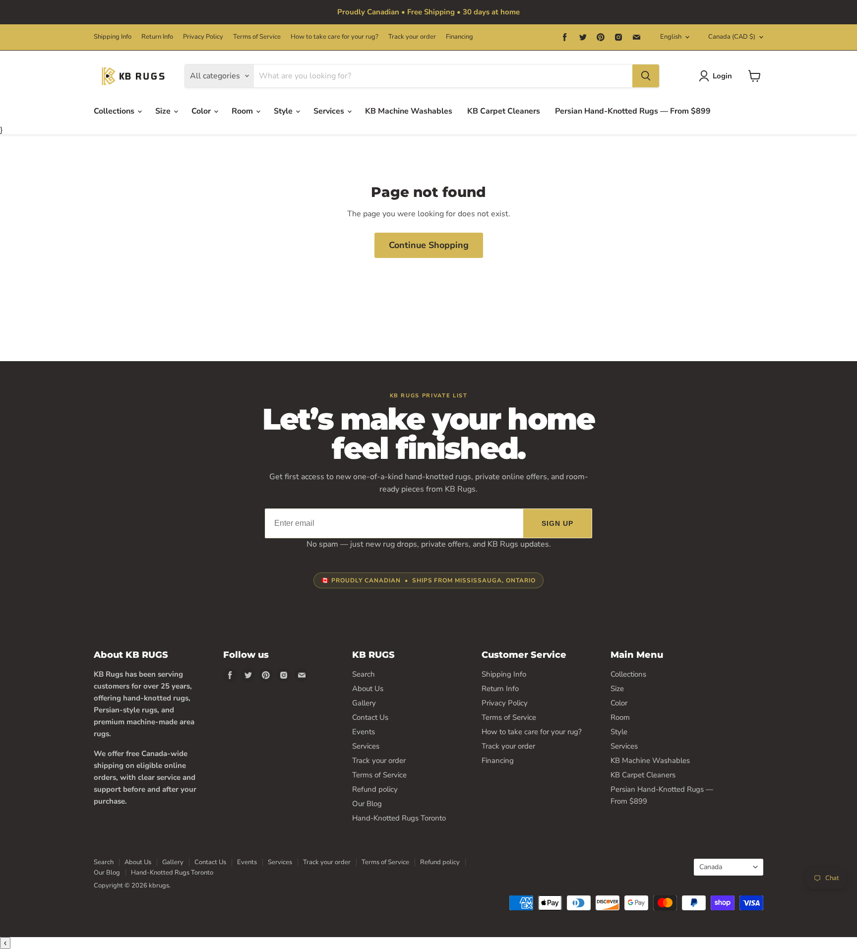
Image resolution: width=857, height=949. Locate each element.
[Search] (645, 75)
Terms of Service (257, 37)
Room (243, 111)
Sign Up (558, 523)
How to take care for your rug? (334, 37)
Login (722, 76)
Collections (115, 111)
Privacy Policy (203, 37)
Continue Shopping (429, 245)
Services (329, 111)
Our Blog (367, 804)
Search (363, 674)
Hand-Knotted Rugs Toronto (399, 818)
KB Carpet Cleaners (503, 111)
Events (363, 732)
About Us (367, 689)
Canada (731, 36)
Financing (459, 37)
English (670, 36)
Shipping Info (112, 37)
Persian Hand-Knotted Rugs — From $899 (633, 111)
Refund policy (375, 789)
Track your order (412, 37)
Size (164, 111)
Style (284, 111)
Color (202, 111)
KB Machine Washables (408, 111)
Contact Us (370, 717)
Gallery (364, 703)
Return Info (157, 37)
